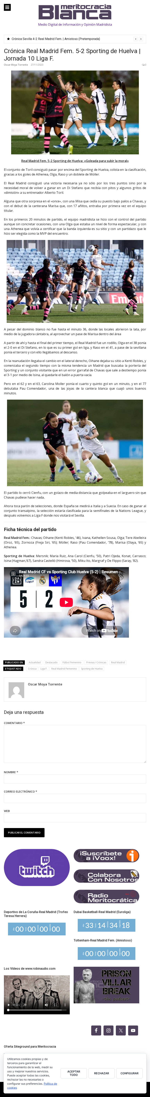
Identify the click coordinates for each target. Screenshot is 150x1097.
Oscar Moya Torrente (16, 64)
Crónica (32, 668)
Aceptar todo (73, 1073)
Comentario (14, 723)
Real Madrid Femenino (64, 668)
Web (7, 811)
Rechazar (101, 1073)
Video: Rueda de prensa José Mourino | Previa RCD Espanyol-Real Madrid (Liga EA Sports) (74, 39)
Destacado (51, 662)
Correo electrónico (20, 791)
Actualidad (35, 662)
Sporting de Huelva (92, 668)
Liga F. (43, 668)
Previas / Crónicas (96, 662)
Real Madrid (118, 662)
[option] (77, 39)
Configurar (129, 1073)
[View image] (75, 112)
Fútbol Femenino (71, 662)
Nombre (11, 772)
